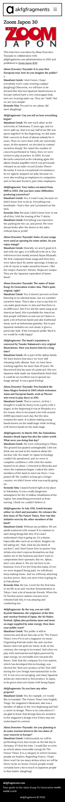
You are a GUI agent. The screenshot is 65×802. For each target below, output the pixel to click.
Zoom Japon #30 (27, 62)
